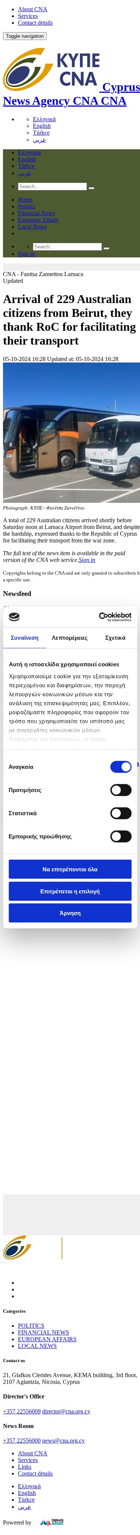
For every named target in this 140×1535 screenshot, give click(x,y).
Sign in (87, 560)
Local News (32, 226)
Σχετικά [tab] (115, 638)
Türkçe (41, 132)
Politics (26, 206)
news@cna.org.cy (63, 1440)
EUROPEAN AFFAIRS (47, 1339)
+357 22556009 (22, 1411)
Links (24, 1467)
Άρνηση (70, 913)
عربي (39, 140)
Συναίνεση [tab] (24, 638)
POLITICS (31, 1326)
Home (25, 199)
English (42, 126)
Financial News (36, 213)
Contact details (35, 22)
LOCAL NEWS (37, 1346)
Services (28, 16)
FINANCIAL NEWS (43, 1332)
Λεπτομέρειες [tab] (70, 638)
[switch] (120, 790)
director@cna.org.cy (66, 1411)
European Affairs (38, 220)
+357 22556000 (22, 1440)
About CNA (32, 9)
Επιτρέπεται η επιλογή (70, 891)
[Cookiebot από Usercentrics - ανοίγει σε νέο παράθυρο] (99, 617)
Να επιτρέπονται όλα (70, 869)
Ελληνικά (44, 119)
